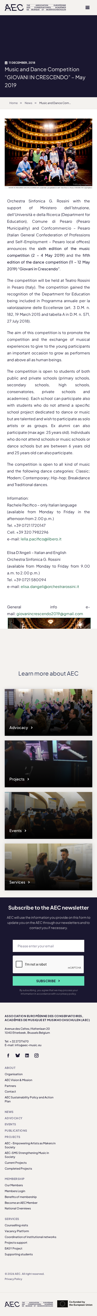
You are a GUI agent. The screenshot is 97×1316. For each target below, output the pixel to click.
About (10, 1068)
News (28, 103)
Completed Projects (18, 1168)
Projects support (16, 1242)
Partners (10, 1086)
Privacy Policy (13, 1278)
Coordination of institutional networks (30, 1237)
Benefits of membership (21, 1197)
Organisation (14, 1074)
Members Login (15, 1191)
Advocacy (19, 727)
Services (17, 882)
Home (13, 103)
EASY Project (13, 1248)
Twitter (17, 1055)
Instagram (36, 1055)
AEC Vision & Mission (18, 1080)
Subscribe (46, 981)
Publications (16, 1130)
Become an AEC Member (21, 1202)
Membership (15, 1179)
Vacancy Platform (17, 1231)
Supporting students (19, 1254)
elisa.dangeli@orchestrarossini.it (50, 586)
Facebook (8, 1055)
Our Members (14, 1185)
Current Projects (16, 1162)
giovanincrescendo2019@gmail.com (49, 613)
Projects (17, 779)
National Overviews (18, 1208)
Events (15, 830)
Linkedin (27, 1055)
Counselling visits (16, 1225)
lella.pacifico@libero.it (41, 538)
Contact (10, 1091)
